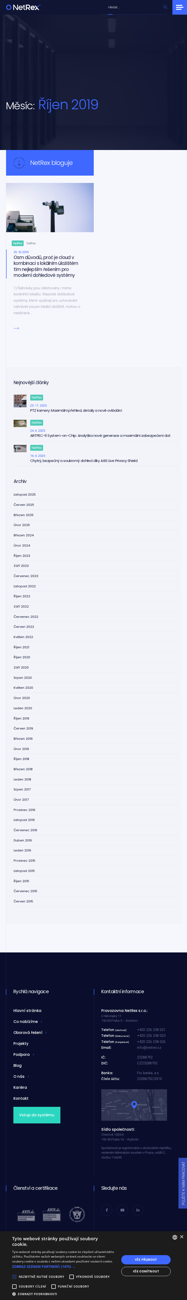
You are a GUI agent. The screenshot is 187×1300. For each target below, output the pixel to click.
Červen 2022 (24, 626)
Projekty (20, 1043)
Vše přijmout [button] (146, 1260)
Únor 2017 (21, 799)
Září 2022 (21, 606)
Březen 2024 (24, 535)
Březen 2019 (23, 738)
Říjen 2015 (21, 881)
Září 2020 (21, 667)
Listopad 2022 (25, 586)
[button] (64, 1266)
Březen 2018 (23, 769)
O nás (19, 1076)
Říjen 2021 (21, 647)
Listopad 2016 (24, 820)
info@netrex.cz (149, 1047)
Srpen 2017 (22, 789)
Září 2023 (21, 565)
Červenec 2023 (26, 576)
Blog (17, 1065)
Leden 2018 (22, 779)
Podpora (21, 1054)
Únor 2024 (22, 545)
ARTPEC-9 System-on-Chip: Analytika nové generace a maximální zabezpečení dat (100, 435)
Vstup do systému (36, 1115)
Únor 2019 (21, 749)
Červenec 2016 (25, 830)
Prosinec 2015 (24, 860)
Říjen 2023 (22, 555)
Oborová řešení (27, 1032)
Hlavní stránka (27, 1010)
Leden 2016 (22, 850)
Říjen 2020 (22, 657)
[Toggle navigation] (179, 7)
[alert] (93, 1265)
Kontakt (20, 1098)
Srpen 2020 (23, 677)
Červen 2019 (23, 728)
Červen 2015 (23, 901)
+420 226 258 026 (151, 1042)
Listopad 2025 (25, 494)
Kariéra (20, 1087)
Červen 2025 (24, 504)
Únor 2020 (22, 698)
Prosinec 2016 (24, 810)
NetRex (17, 243)
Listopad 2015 (24, 871)
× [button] (181, 1237)
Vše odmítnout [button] (146, 1271)
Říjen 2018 (21, 759)
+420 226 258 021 (151, 1030)
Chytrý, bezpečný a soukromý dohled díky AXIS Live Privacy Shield (84, 460)
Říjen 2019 (21, 718)
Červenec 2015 (25, 891)
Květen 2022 (23, 637)
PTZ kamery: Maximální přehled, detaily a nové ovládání (76, 410)
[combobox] (134, 7)
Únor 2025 (22, 525)
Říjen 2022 (22, 596)
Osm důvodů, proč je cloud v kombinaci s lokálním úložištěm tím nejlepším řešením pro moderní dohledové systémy (46, 266)
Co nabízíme (25, 1021)
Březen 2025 (24, 515)
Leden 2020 (23, 708)
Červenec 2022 (26, 616)
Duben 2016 (23, 840)
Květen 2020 (23, 687)
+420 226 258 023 (151, 1035)
